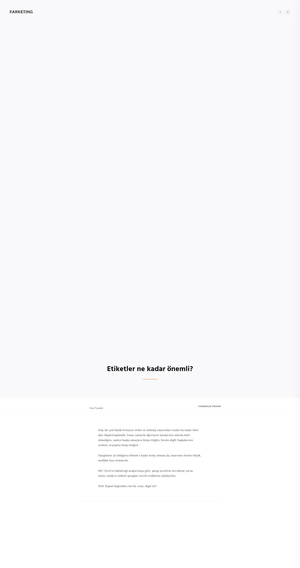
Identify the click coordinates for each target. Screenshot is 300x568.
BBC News (104, 470)
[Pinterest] (252, 28)
